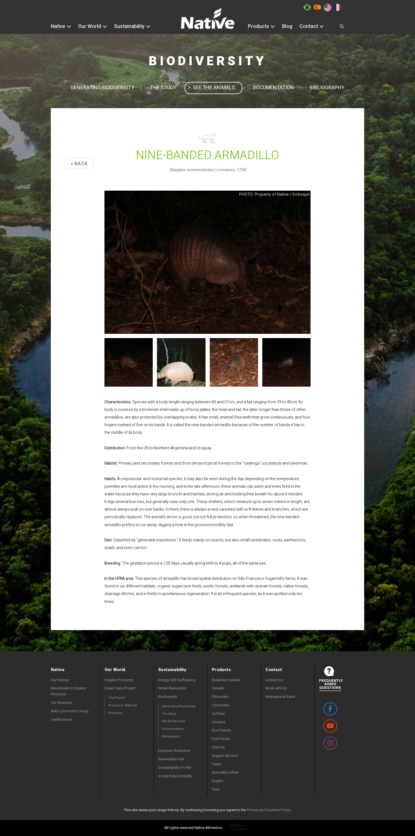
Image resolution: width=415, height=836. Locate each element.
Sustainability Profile (174, 767)
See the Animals (214, 88)
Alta (240, 828)
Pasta (216, 764)
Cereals (218, 688)
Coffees (218, 713)
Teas (216, 789)
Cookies (218, 722)
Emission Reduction (174, 750)
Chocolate (220, 696)
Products (259, 26)
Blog (287, 26)
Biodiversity (167, 696)
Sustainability (130, 26)
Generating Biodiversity (102, 88)
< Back (79, 163)
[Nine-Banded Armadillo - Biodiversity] (207, 22)
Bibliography (327, 88)
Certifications (61, 719)
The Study (163, 88)
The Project (116, 697)
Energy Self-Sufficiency (176, 680)
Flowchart (115, 713)
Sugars (217, 780)
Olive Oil (218, 747)
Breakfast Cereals (226, 680)
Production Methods (122, 705)
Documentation (273, 88)
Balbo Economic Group (70, 711)
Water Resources (172, 688)
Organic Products (118, 680)
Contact (309, 26)
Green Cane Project (120, 688)
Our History (60, 680)
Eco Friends (221, 730)
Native (58, 26)
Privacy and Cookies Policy (268, 810)
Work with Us (276, 688)
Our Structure (61, 702)
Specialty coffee (225, 772)
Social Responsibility (175, 776)
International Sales (280, 696)
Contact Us (274, 680)
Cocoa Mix (220, 705)
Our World (90, 26)
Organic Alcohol (225, 755)
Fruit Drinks (221, 738)
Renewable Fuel (171, 759)
